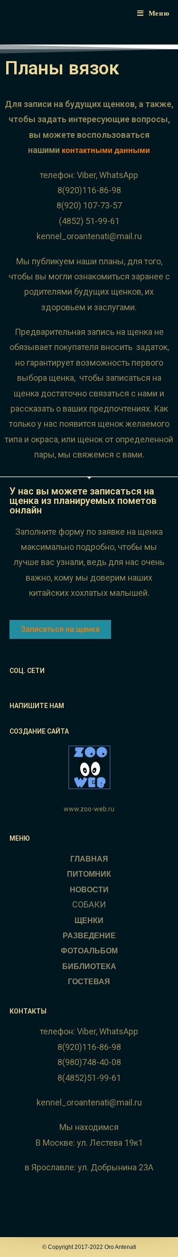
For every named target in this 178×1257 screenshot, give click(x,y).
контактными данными (106, 150)
